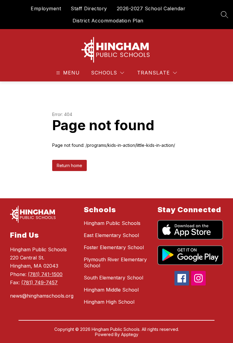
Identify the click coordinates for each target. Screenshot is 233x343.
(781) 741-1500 (45, 274)
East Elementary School (111, 235)
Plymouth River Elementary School (115, 262)
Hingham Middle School (111, 290)
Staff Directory (89, 8)
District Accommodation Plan (108, 21)
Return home (69, 165)
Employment (46, 8)
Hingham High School (109, 302)
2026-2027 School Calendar (151, 8)
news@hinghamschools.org (41, 296)
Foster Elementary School (114, 247)
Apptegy (129, 334)
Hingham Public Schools (112, 223)
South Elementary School (113, 278)
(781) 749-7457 (39, 282)
